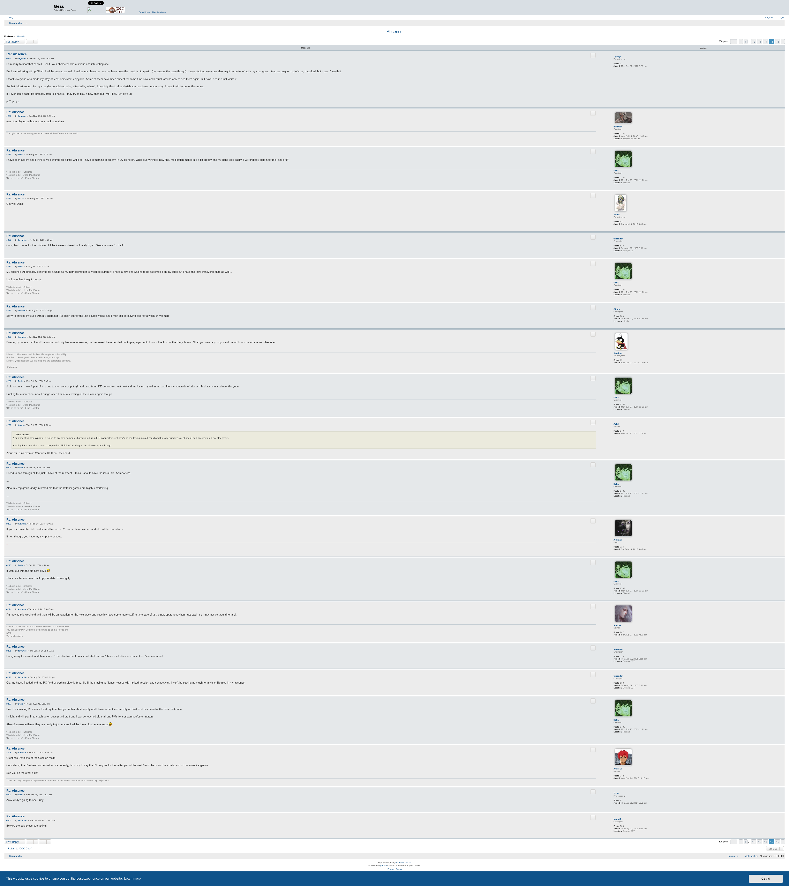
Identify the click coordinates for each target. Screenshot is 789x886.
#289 (8, 381)
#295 (8, 651)
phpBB (383, 865)
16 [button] (777, 41)
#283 (8, 154)
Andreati (618, 769)
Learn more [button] (132, 878)
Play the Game (159, 12)
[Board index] (29, 7)
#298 (8, 752)
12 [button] (753, 41)
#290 (8, 425)
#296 (8, 677)
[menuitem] (9, 17)
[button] (733, 41)
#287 (8, 310)
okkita (617, 215)
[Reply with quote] (593, 55)
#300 (8, 820)
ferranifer (618, 239)
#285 (8, 240)
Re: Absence (16, 54)
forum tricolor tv (403, 862)
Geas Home (144, 12)
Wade (616, 793)
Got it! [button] (765, 878)
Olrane (617, 309)
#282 (8, 116)
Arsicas (617, 625)
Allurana (618, 540)
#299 (8, 795)
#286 (8, 266)
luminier (618, 127)
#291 (8, 468)
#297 (8, 704)
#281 (8, 59)
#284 (8, 198)
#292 (8, 524)
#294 (8, 609)
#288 (8, 337)
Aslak (616, 424)
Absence (395, 31)
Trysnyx (618, 56)
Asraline (618, 353)
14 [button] (765, 41)
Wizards (21, 36)
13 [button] (759, 41)
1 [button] (745, 41)
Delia (616, 171)
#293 (8, 565)
